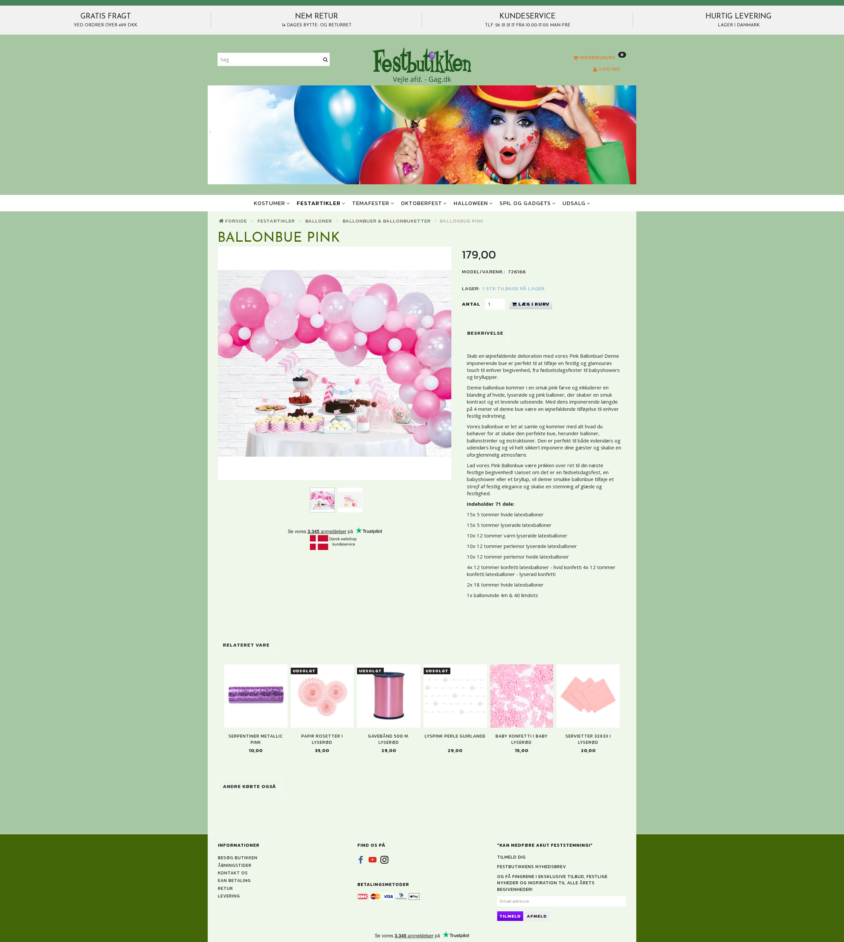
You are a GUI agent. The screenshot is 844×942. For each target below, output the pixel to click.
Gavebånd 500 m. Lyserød (388, 739)
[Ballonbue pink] (334, 363)
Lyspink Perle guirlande (455, 736)
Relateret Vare (246, 645)
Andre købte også (249, 786)
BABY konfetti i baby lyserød (522, 739)
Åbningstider (235, 865)
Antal (472, 304)
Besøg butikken (237, 857)
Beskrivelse (485, 333)
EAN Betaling (234, 880)
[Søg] (325, 59)
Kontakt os (233, 872)
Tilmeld (510, 916)
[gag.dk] (422, 65)
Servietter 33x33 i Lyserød (588, 739)
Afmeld (537, 916)
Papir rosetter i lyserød (322, 739)
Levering (229, 896)
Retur (225, 888)
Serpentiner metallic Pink (255, 739)
